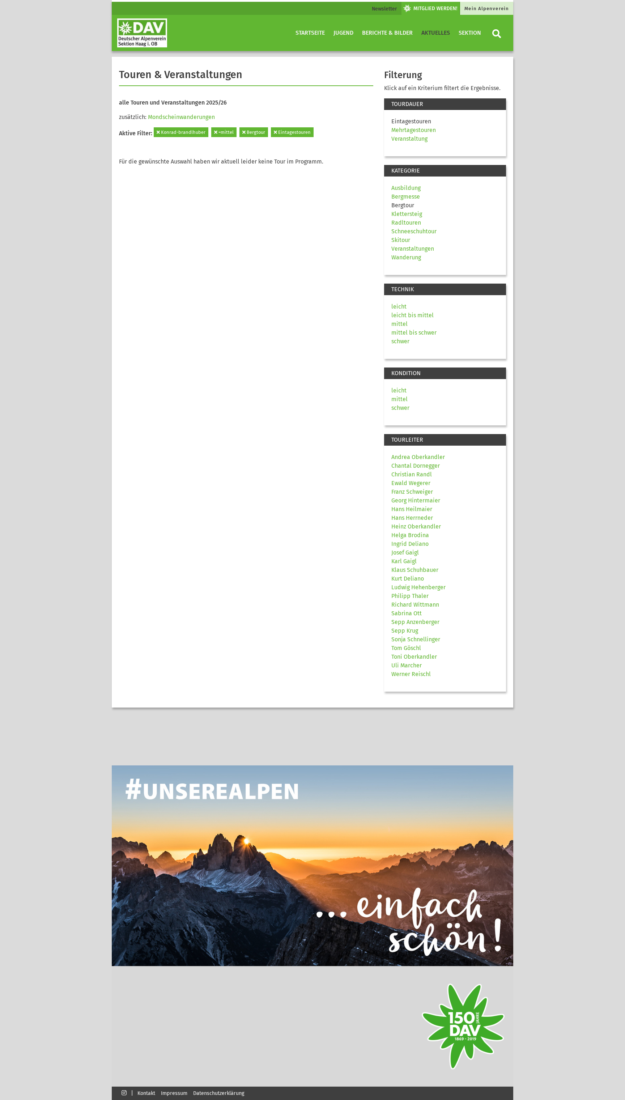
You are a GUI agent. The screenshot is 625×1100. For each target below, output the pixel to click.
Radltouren (406, 222)
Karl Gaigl (404, 561)
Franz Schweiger (412, 491)
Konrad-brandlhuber (182, 132)
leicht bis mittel (412, 315)
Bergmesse (405, 196)
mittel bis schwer (414, 332)
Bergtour (255, 132)
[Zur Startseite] (142, 33)
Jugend (343, 32)
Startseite (310, 32)
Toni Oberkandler (414, 656)
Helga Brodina (410, 535)
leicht (399, 306)
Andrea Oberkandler (418, 457)
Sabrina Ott (406, 613)
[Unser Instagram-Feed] (124, 1092)
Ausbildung (406, 187)
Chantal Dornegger (415, 465)
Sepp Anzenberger (415, 622)
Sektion (470, 32)
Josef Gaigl (405, 552)
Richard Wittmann (415, 604)
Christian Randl (411, 474)
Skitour (400, 240)
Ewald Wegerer (410, 483)
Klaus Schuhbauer (414, 569)
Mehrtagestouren (413, 130)
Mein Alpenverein (486, 8)
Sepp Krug (404, 630)
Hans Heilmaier (411, 509)
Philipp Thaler (410, 596)
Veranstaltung (409, 138)
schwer (400, 341)
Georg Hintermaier (415, 500)
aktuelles (435, 32)
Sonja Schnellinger (415, 639)
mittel (399, 323)
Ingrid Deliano (410, 543)
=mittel (225, 132)
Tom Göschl (406, 648)
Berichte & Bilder (387, 32)
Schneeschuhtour (414, 231)
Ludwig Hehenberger (418, 587)
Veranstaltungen (412, 248)
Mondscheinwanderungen (181, 117)
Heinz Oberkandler (416, 526)
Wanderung (406, 257)
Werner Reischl (411, 674)
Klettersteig (406, 214)
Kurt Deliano (407, 578)
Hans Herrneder (412, 517)
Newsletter (384, 9)
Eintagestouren (294, 132)
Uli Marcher (406, 665)
